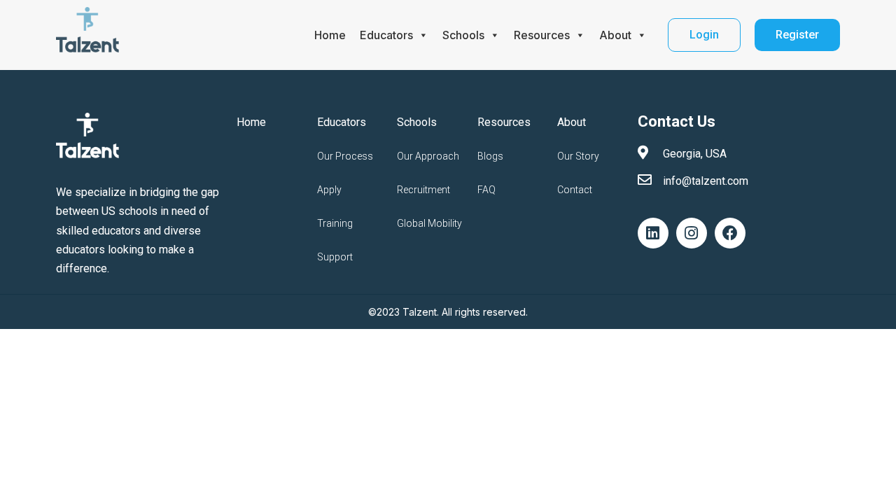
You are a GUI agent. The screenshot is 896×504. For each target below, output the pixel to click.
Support (335, 256)
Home (330, 35)
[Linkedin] (653, 233)
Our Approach (428, 156)
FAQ (486, 189)
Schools (463, 35)
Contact (574, 189)
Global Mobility (429, 223)
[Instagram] (691, 233)
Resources (542, 35)
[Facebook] (730, 233)
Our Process (345, 156)
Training (335, 223)
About (615, 35)
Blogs (490, 156)
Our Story (578, 156)
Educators (386, 35)
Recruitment (423, 189)
